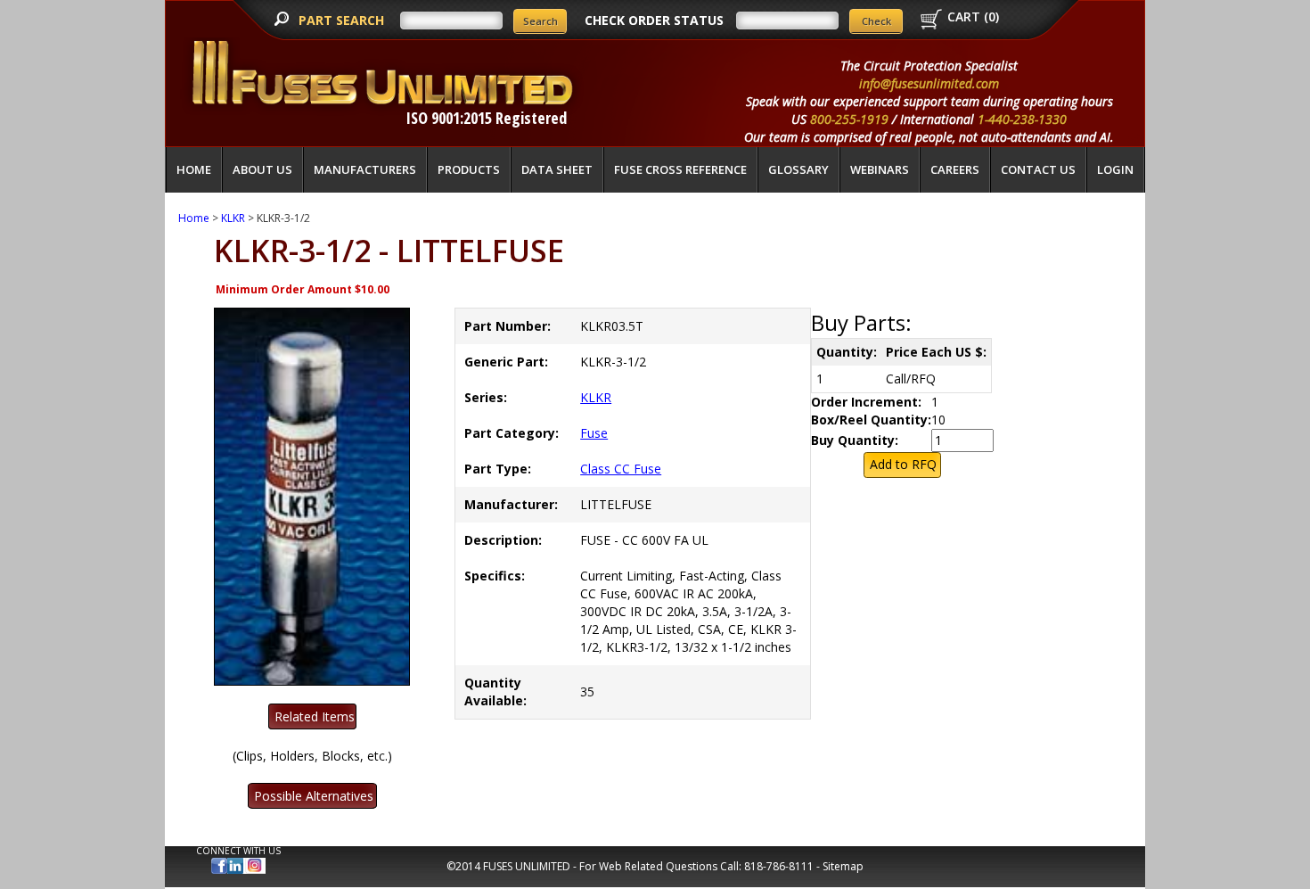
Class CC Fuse (620, 468)
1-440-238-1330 (1022, 119)
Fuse (594, 432)
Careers (954, 169)
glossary (798, 169)
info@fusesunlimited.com (929, 83)
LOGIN (1115, 169)
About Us (262, 169)
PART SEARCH (343, 20)
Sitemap (843, 866)
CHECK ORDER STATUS (654, 20)
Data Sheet (557, 169)
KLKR (233, 218)
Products (469, 169)
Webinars (879, 169)
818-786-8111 (779, 866)
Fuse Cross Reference (680, 169)
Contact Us (1038, 169)
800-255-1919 (849, 119)
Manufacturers (365, 169)
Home (193, 169)
